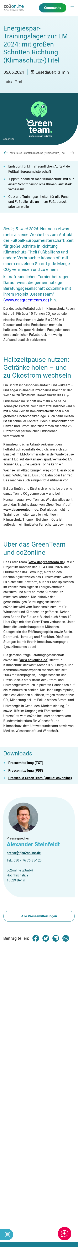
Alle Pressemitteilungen (39, 916)
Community (52, 8)
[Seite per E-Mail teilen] (65, 938)
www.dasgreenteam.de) (27, 299)
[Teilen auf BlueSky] (45, 938)
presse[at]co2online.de (24, 853)
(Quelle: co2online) (40, 778)
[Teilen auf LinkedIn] (55, 938)
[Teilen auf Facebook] (35, 938)
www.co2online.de (33, 660)
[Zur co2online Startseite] (13, 7)
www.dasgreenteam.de (20, 510)
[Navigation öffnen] (72, 7)
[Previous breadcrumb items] (5, 153)
